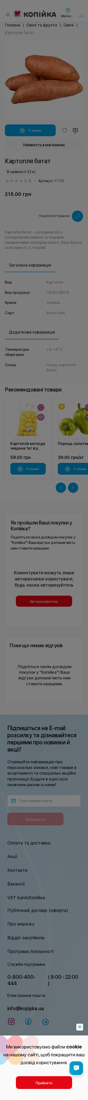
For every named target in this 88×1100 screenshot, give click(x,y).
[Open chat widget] (76, 1068)
